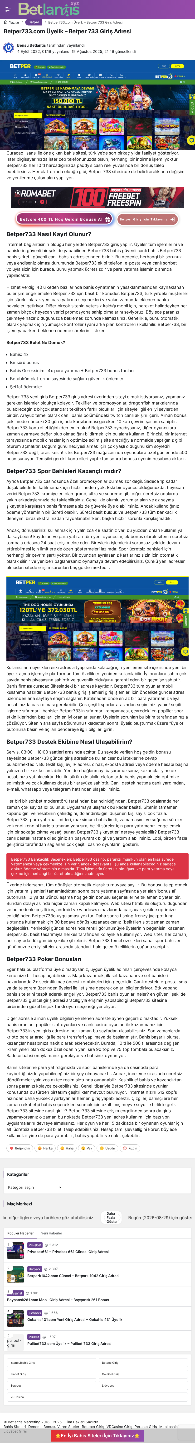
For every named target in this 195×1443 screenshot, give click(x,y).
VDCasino (17, 1397)
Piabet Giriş (18, 1374)
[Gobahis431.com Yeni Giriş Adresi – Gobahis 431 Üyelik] (97, 1318)
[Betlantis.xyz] (49, 9)
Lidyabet (108, 1385)
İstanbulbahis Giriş (22, 1362)
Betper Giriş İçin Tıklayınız (144, 219)
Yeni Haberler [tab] (51, 1233)
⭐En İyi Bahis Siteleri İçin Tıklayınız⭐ (97, 1435)
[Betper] (97, 197)
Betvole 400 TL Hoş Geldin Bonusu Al (61, 219)
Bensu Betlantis (31, 45)
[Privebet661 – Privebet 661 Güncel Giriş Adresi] (97, 1251)
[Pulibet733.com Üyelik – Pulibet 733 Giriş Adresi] (97, 1341)
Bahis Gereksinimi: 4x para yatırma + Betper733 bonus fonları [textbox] (72, 370)
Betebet (15, 1385)
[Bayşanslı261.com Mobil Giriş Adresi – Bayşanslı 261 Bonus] (97, 1296)
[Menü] (8, 9)
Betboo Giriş (110, 1362)
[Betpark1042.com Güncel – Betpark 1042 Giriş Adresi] (97, 1275)
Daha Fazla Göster (38, 1217)
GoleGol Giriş (110, 1374)
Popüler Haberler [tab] (20, 1233)
